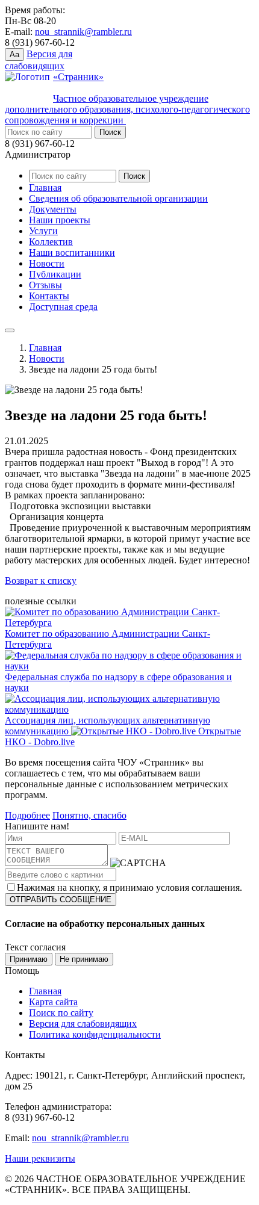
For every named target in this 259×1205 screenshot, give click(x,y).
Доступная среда (63, 307)
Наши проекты (59, 220)
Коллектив (51, 242)
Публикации (55, 274)
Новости (46, 263)
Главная (45, 187)
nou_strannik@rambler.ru (83, 31)
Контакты (49, 296)
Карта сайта (53, 1002)
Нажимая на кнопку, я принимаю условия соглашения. (129, 887)
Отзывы (45, 285)
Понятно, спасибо (89, 815)
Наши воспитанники (72, 252)
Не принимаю (84, 959)
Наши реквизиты (40, 1158)
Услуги (43, 231)
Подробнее (27, 815)
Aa (14, 54)
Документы (52, 209)
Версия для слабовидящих (83, 1023)
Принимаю (29, 959)
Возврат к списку (40, 580)
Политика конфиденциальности (95, 1034)
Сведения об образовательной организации (118, 198)
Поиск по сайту (61, 1013)
